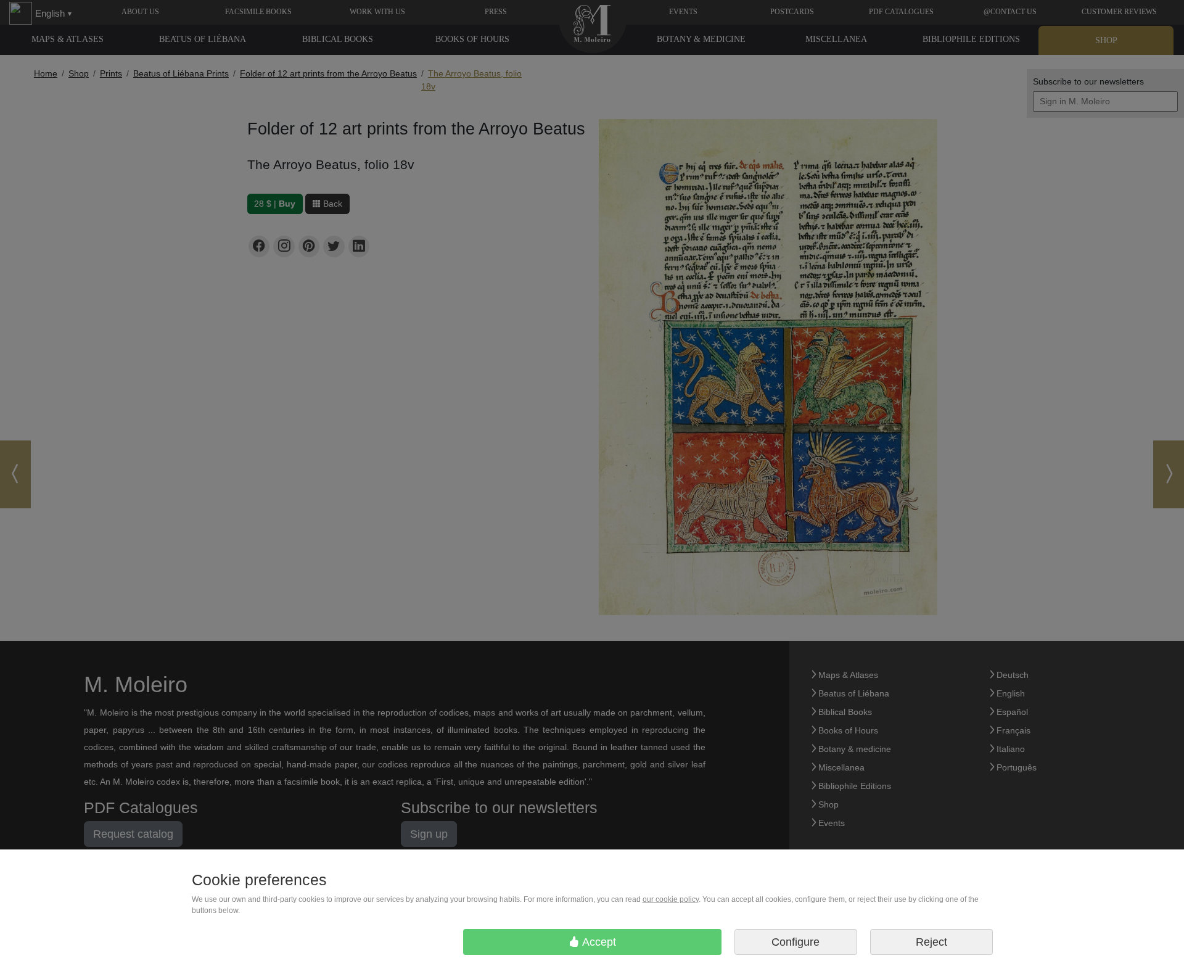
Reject (931, 942)
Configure (795, 942)
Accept (598, 942)
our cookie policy (671, 899)
